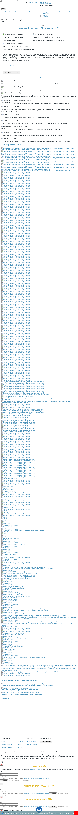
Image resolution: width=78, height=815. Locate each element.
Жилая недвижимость (22, 12)
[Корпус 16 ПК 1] (7, 489)
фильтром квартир (36, 769)
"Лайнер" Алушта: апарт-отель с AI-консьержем (19, 690)
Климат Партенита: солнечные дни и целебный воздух (22, 694)
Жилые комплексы (7, 744)
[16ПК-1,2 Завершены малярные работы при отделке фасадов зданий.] (25, 394)
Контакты (62, 12)
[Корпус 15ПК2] (6, 551)
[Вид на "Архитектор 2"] (9, 478)
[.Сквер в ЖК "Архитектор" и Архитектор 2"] (16, 414)
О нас (7, 12)
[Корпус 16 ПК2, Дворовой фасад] (12, 588)
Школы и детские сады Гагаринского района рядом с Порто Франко (27, 685)
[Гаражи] (4, 512)
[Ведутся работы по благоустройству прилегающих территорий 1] (23, 391)
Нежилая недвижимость (46, 12)
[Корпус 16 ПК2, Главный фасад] (12, 586)
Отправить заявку (11, 72)
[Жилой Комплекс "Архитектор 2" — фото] (15, 172)
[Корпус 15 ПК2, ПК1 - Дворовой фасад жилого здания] (19, 572)
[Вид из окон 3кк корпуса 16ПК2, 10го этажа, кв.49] (18, 459)
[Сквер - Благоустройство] (10, 535)
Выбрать (11, 65)
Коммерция (45, 13)
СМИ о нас (20, 741)
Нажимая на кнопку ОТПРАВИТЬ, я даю (25, 778)
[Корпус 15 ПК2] (7, 580)
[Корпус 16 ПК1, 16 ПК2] (9, 612)
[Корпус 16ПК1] (6, 523)
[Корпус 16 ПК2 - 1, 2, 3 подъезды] (13, 593)
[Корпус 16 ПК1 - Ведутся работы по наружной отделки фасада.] (23, 567)
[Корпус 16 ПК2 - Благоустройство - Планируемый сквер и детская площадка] (27, 568)
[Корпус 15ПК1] (6, 560)
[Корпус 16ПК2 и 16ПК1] (9, 543)
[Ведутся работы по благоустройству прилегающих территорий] (22, 382)
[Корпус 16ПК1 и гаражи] (9, 541)
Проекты (12, 12)
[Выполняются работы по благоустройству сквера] (18, 417)
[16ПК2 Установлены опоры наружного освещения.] (18, 396)
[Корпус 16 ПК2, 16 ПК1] (9, 655)
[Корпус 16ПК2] (6, 527)
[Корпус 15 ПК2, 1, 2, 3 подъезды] (12, 633)
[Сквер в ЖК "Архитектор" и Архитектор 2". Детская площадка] (22, 409)
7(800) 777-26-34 (45, 4)
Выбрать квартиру (7, 747)
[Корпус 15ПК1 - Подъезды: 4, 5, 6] (13, 544)
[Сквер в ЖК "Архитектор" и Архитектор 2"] (15, 415)
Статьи (19, 744)
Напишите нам (32, 2)
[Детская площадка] (8, 491)
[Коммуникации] (7, 486)
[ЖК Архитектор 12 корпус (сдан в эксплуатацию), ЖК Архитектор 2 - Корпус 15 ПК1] (29, 672)
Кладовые (45, 17)
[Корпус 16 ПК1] (7, 581)
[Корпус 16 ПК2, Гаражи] (9, 604)
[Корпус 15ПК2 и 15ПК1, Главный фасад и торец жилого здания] (22, 530)
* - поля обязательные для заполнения (18, 780)
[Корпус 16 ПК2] (7, 591)
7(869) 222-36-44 (45, 2)
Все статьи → (5, 699)
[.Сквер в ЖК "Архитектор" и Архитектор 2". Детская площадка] (22, 411)
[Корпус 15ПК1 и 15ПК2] (9, 546)
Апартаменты (33, 12)
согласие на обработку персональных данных (36, 778)
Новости (56, 12)
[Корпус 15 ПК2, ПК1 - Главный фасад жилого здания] (19, 573)
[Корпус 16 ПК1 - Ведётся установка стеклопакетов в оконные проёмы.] (25, 610)
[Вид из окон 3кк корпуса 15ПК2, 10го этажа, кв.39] (18, 469)
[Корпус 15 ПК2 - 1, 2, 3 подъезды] (13, 594)
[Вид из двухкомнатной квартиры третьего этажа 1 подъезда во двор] (24, 638)
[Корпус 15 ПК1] (7, 570)
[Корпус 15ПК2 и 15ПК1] (9, 525)
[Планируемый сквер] (8, 554)
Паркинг (44, 15)
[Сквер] (4, 488)
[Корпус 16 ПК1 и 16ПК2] (9, 597)
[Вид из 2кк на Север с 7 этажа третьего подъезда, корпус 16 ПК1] (23, 657)
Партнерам (72, 12)
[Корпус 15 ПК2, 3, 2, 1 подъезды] (12, 601)
